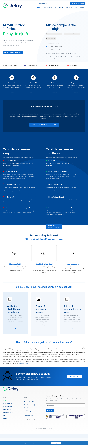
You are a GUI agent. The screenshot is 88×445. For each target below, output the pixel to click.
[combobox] (54, 34)
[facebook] (24, 419)
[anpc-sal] (55, 414)
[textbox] (71, 34)
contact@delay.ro (43, 3)
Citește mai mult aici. (24, 363)
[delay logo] (11, 387)
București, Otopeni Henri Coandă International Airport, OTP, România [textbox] (52, 34)
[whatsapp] (34, 419)
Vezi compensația (56, 443)
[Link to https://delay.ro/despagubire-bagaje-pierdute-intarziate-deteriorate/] (76, 77)
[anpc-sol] (75, 414)
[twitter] (27, 419)
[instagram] (29, 419)
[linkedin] (32, 419)
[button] (86, 442)
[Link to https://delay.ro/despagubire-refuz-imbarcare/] (54, 77)
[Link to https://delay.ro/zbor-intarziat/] (11, 77)
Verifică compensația (51, 38)
